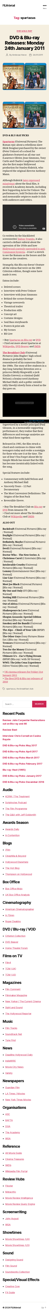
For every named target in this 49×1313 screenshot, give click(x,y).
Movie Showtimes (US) (17, 1245)
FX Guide (10, 1292)
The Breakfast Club (14, 352)
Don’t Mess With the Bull (36, 421)
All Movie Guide (13, 1153)
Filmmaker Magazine (16, 995)
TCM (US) (10, 974)
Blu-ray (38, 506)
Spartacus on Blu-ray (20, 340)
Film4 (8, 962)
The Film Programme (16, 808)
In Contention (12, 835)
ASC (7, 1114)
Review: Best (10, 729)
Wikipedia (8, 346)
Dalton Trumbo (26, 239)
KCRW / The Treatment (17, 796)
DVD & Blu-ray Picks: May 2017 (20, 745)
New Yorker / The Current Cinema (23, 1001)
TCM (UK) (10, 968)
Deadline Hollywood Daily (19, 1054)
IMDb (37, 346)
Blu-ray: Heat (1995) (14, 769)
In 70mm (9, 915)
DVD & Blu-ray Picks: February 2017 (22, 763)
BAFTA (9, 1120)
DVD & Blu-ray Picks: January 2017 (22, 776)
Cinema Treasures (14, 1159)
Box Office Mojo (13, 888)
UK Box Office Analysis (17, 894)
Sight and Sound (14, 1007)
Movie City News (14, 1067)
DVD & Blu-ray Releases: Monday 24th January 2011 (24, 43)
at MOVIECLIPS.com (42, 422)
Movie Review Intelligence (19, 1198)
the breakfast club (24, 689)
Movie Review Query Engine (20, 1204)
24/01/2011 (38, 55)
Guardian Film (12, 1087)
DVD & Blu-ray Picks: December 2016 (23, 782)
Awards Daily (12, 829)
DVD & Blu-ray (24, 31)
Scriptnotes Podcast (16, 802)
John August (12, 1218)
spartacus (11, 689)
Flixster (9, 1185)
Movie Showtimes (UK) (17, 1239)
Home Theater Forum (16, 948)
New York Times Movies (18, 1099)
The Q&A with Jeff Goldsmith (20, 814)
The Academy (12, 1132)
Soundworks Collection (17, 1272)
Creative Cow (12, 1286)
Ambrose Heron (19, 55)
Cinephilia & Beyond (15, 856)
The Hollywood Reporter (18, 1013)
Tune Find (10, 1040)
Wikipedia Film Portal (16, 1171)
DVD (38, 340)
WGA (8, 1138)
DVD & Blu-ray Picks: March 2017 (21, 757)
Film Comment (13, 989)
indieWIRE (10, 1060)
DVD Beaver (22, 346)
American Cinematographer (19, 909)
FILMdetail (9, 5)
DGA (7, 1126)
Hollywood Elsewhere (16, 862)
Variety (9, 1073)
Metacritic (10, 1192)
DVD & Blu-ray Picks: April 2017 (20, 751)
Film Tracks (11, 1028)
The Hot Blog (12, 868)
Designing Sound (14, 1259)
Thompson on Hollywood (18, 874)
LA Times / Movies (15, 1093)
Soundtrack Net (13, 1034)
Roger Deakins (13, 921)
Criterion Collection (15, 936)
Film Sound (11, 1265)
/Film (7, 849)
